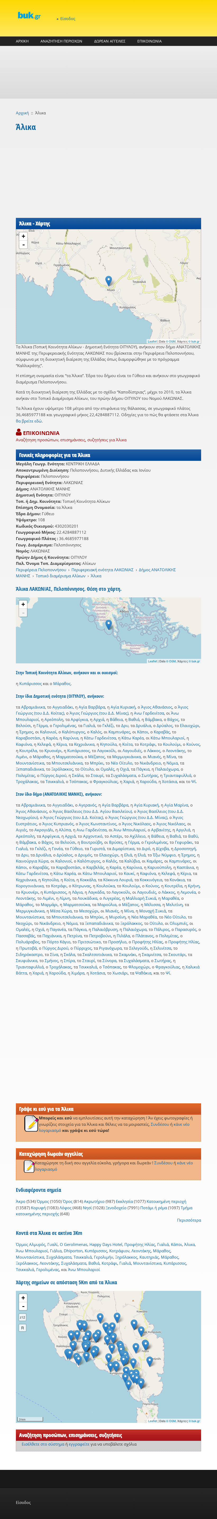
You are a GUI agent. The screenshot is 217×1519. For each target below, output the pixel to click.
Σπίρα (69, 960)
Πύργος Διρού (53, 775)
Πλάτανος (144, 935)
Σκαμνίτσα (151, 954)
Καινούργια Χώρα (32, 861)
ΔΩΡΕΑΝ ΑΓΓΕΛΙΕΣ (109, 41)
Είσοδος (67, 18)
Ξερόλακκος (62, 769)
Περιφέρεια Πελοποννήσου (41, 569)
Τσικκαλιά (55, 781)
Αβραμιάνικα (33, 707)
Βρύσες (116, 842)
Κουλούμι (172, 744)
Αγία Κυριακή (123, 707)
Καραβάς (162, 731)
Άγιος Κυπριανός (58, 823)
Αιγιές (21, 829)
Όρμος (43, 1201)
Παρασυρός (185, 929)
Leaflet (152, 341)
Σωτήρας (150, 775)
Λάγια (77, 892)
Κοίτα (127, 744)
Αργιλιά (183, 829)
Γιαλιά (89, 725)
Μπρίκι (96, 763)
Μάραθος (62, 683)
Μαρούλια (106, 904)
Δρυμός (85, 854)
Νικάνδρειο (150, 763)
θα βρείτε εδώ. (29, 421)
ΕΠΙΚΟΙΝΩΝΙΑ (149, 41)
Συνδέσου (160, 1124)
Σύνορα (109, 960)
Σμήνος (51, 960)
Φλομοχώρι (139, 966)
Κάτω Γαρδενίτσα (100, 737)
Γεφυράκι (183, 842)
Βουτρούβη (91, 842)
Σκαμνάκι (127, 954)
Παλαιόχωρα (167, 769)
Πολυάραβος (27, 941)
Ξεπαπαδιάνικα (30, 769)
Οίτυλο (87, 769)
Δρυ (124, 725)
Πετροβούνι (100, 935)
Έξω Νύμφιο (164, 854)
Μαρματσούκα (69, 756)
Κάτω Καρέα (132, 737)
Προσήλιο (117, 941)
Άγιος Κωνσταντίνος (97, 823)
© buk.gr (194, 341)
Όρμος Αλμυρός (30, 1244)
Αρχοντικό (92, 836)
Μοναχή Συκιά (152, 910)
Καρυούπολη (159, 867)
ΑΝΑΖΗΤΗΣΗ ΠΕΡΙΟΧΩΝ (61, 41)
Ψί (193, 781)
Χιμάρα (77, 973)
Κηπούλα (108, 744)
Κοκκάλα (88, 879)
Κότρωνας (81, 885)
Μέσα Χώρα (61, 910)
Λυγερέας (111, 898)
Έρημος (26, 731)
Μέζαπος (96, 756)
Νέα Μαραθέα (144, 917)
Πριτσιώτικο (89, 941)
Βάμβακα (153, 719)
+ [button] (23, 236)
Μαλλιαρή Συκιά (141, 898)
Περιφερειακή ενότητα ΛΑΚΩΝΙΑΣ (102, 569)
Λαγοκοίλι (106, 750)
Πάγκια (143, 769)
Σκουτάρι (177, 954)
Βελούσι (23, 725)
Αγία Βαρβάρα (92, 707)
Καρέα (51, 737)
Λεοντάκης (175, 750)
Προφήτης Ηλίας (147, 941)
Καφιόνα (24, 744)
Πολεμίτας (25, 775)
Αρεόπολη (53, 719)
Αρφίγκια (79, 719)
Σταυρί (97, 775)
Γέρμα (42, 725)
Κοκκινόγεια (151, 879)
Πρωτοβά (28, 948)
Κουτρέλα (28, 750)
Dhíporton (73, 1250)
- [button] (23, 244)
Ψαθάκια (143, 973)
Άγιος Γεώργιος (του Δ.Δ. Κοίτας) (73, 817)
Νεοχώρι (24, 923)
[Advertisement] (108, 72)
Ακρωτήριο (94, 1201)
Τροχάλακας (27, 781)
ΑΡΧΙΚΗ (22, 41)
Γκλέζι (108, 725)
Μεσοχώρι (88, 910)
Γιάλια (56, 1250)
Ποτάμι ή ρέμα (153, 1207)
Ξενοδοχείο (116, 1207)
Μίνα (171, 756)
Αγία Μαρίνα (176, 805)
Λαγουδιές (132, 750)
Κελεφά (44, 744)
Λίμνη (65, 898)
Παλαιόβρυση (104, 929)
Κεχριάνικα (84, 744)
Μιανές (154, 756)
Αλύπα (65, 829)
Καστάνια (185, 867)
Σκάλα (77, 775)
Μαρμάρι (49, 904)
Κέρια (61, 744)
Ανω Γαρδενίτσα (149, 713)
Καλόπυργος (73, 731)
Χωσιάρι (120, 973)
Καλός (96, 731)
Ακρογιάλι (43, 829)
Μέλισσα (152, 904)
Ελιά (128, 854)
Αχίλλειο (138, 836)
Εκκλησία (124, 1201)
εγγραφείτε (79, 1444)
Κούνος (193, 744)
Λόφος (65, 1207)
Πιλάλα (123, 935)
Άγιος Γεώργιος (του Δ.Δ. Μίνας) (99, 713)
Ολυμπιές (178, 923)
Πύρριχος (83, 948)
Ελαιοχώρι (189, 725)
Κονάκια (177, 879)
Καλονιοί (48, 731)
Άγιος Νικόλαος (136, 823)
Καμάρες (154, 861)
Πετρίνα (74, 935)
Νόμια (172, 763)
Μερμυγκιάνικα (126, 756)
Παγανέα (58, 929)
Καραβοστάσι (28, 737)
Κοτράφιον (119, 1250)
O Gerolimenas (73, 1244)
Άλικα (96, 575)
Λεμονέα (188, 892)
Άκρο (20, 1201)
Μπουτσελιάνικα (67, 763)
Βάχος (173, 719)
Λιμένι (21, 756)
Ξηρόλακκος (126, 1257)
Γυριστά (97, 848)
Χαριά (128, 781)
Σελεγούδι (138, 948)
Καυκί (129, 873)
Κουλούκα (105, 885)
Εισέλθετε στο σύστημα (43, 1444)
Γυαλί (52, 1244)
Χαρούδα (148, 781)
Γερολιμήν (103, 1257)
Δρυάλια (143, 725)
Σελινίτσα (162, 948)
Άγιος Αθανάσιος (156, 707)
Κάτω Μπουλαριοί (167, 737)
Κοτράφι (148, 744)
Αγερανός (87, 805)
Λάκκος (153, 750)
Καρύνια (70, 737)
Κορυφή (38, 1207)
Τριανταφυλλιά (177, 775)
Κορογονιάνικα (30, 885)
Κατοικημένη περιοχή (166, 1201)
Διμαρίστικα (123, 848)
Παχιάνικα (51, 935)
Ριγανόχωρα (110, 948)
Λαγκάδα (96, 892)
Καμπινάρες (119, 731)
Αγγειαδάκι (62, 707)
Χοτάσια (169, 781)
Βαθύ (193, 836)
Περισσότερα (189, 1220)
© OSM (170, 341)
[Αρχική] (29, 16)
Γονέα (57, 848)
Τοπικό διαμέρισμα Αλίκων (60, 575)
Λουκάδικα (87, 898)
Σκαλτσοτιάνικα (97, 954)
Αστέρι (116, 836)
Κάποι (142, 731)
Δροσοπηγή (185, 848)
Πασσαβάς (25, 935)
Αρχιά (98, 719)
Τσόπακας (78, 781)
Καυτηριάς (149, 1257)
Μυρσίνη (117, 917)
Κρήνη (194, 885)
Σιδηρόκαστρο (29, 954)
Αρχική (22, 112)
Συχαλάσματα (123, 775)
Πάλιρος (161, 929)
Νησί (87, 1207)
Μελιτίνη (174, 904)
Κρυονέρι (53, 750)
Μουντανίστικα (30, 763)
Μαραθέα (170, 898)
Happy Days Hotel (105, 1244)
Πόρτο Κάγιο (58, 941)
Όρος (68, 1201)
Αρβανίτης (160, 829)
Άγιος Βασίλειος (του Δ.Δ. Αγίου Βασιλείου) (92, 811)
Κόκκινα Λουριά (117, 879)
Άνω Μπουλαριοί (130, 829)
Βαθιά (133, 719)
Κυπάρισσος (30, 683)
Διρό (146, 848)
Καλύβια (132, 861)
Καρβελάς (95, 867)
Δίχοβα (162, 848)
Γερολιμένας (64, 725)
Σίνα (54, 954)
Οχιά (124, 769)
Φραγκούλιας (105, 781)
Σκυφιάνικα (26, 960)
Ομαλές (107, 769)
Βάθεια (116, 719)
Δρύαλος (165, 725)
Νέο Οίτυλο (121, 763)
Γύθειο (76, 848)
